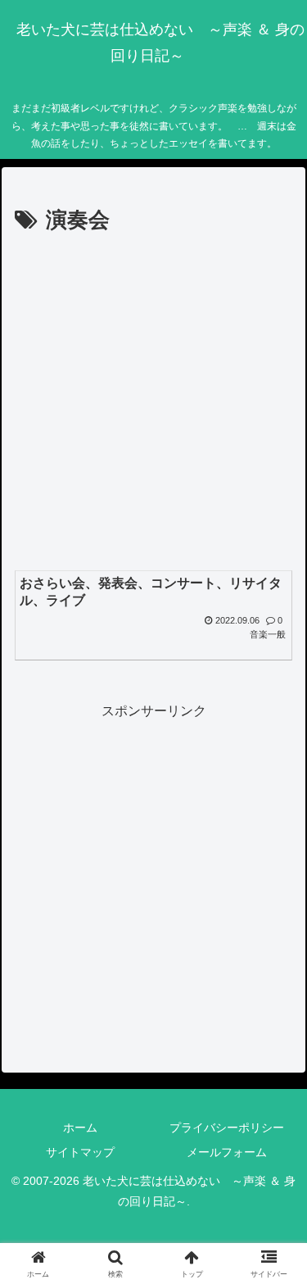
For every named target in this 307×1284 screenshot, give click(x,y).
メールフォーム (227, 1152)
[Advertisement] (153, 401)
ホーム (80, 1127)
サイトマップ (80, 1152)
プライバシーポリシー (226, 1127)
